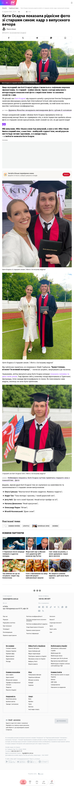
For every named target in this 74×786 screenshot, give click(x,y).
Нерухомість (10, 696)
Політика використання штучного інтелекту (36, 620)
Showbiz (4, 8)
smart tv (32, 761)
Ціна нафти (9, 675)
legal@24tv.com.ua (27, 753)
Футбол (30, 701)
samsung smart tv (43, 761)
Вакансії (52, 619)
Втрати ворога (33, 664)
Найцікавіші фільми (34, 675)
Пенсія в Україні (11, 690)
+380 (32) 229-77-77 (16, 751)
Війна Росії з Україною (36, 646)
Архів (51, 626)
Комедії (30, 682)
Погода (8, 661)
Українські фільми (34, 677)
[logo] (12, 3)
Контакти (52, 616)
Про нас (5, 616)
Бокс (29, 699)
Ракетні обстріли (33, 648)
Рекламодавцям (7, 632)
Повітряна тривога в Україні (37, 656)
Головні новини (11, 648)
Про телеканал (7, 626)
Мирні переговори (34, 654)
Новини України (11, 651)
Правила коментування (33, 630)
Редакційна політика (9, 622)
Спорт (30, 696)
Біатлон (30, 707)
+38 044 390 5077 (44, 599)
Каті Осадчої (20, 98)
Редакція (5, 619)
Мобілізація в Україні (59, 646)
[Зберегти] (65, 37)
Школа (53, 679)
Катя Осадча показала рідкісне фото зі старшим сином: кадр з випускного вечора (44, 8)
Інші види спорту (33, 709)
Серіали (30, 685)
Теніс (30, 704)
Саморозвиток (55, 685)
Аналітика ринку (11, 699)
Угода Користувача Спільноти (35, 627)
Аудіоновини (10, 659)
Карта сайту (53, 629)
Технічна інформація (32, 633)
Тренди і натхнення (12, 704)
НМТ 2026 (54, 682)
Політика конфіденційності (34, 616)
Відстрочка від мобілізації (59, 661)
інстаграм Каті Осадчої (18, 33)
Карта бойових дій (34, 651)
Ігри (51, 632)
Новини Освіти (56, 672)
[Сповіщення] (71, 3)
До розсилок (61, 721)
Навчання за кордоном (58, 687)
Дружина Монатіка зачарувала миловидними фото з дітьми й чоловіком (40, 110)
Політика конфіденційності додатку (36, 624)
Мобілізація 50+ (56, 653)
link (39, 607)
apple (21, 761)
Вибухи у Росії (32, 661)
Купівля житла (10, 701)
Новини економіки (13, 672)
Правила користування (10, 635)
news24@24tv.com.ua (10, 599)
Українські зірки (14, 8)
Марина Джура (11, 29)
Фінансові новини (12, 680)
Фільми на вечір (33, 680)
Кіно (30, 672)
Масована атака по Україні (36, 659)
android (10, 761)
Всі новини (10, 646)
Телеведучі (6, 629)
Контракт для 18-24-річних (59, 658)
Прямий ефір (10, 654)
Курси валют (10, 677)
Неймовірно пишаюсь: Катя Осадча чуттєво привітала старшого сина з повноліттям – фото (36, 479)
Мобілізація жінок (56, 656)
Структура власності (56, 622)
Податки (8, 687)
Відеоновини (10, 656)
